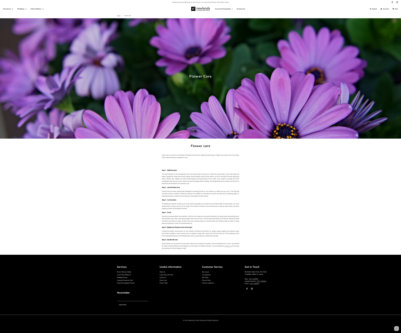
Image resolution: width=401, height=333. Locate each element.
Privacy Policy (206, 280)
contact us (228, 246)
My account (205, 272)
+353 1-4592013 (253, 279)
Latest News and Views (166, 275)
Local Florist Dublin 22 (124, 275)
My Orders (205, 277)
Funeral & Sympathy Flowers (126, 283)
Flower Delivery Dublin (124, 272)
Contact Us (163, 277)
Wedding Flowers (122, 277)
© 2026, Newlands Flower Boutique (194, 320)
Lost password (206, 275)
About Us (162, 272)
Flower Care (163, 280)
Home (118, 15)
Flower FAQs (164, 283)
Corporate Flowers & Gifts (125, 280)
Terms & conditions (208, 283)
